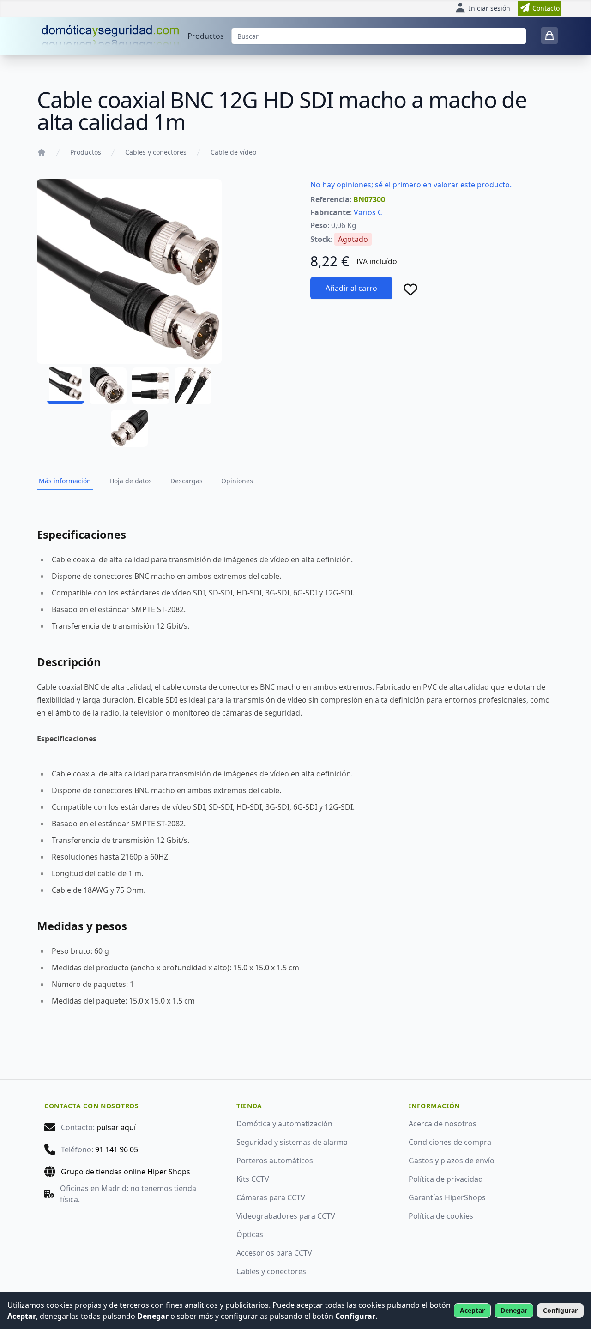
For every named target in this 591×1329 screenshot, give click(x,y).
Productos (205, 36)
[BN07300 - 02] (108, 385)
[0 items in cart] (549, 35)
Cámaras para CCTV (270, 1197)
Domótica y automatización (284, 1124)
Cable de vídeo (233, 152)
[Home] (41, 152)
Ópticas (249, 1234)
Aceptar (472, 1310)
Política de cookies (441, 1216)
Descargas (186, 480)
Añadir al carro (351, 288)
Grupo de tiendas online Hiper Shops (125, 1172)
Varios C (368, 212)
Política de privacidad (446, 1179)
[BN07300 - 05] (129, 428)
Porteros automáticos (274, 1160)
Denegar (514, 1310)
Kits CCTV (252, 1179)
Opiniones (237, 480)
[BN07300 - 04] (193, 385)
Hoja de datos (130, 480)
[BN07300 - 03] (150, 385)
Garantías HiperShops (447, 1197)
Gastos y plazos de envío (452, 1160)
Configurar (560, 1310)
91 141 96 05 (116, 1149)
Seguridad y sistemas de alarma (292, 1142)
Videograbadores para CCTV (285, 1216)
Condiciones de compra (450, 1142)
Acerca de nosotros (442, 1124)
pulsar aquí (116, 1127)
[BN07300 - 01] (65, 385)
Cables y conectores (156, 152)
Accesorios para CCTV (274, 1253)
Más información (65, 480)
